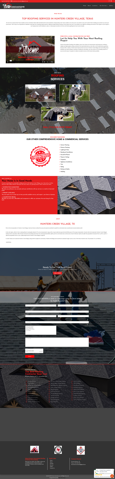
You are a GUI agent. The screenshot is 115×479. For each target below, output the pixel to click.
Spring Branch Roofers (33, 387)
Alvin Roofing (77, 383)
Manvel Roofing (77, 381)
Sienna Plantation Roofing (80, 399)
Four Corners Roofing (79, 391)
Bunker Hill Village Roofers (34, 385)
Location (94, 5)
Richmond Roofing (55, 391)
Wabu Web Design (61, 477)
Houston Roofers (32, 381)
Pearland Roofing (55, 399)
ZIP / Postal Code (61, 319)
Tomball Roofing (55, 395)
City (26, 319)
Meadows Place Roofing (79, 393)
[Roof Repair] (41, 330)
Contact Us (52, 468)
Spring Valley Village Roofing (58, 383)
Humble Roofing (55, 397)
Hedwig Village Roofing (34, 401)
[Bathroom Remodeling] (41, 329)
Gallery (111, 5)
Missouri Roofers (32, 391)
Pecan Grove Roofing (79, 397)
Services (51, 465)
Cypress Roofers (32, 393)
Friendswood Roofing (79, 385)
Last (58, 308)
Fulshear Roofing (78, 395)
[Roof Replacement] (41, 328)
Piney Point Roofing (32, 399)
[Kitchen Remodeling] (41, 326)
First (26, 308)
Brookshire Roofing (78, 387)
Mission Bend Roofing (79, 389)
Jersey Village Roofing (56, 387)
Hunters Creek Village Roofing (58, 381)
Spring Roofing (54, 389)
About (89, 5)
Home (84, 5)
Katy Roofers (31, 383)
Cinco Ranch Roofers (33, 397)
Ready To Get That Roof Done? (57, 267)
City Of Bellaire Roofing (34, 395)
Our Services (103, 5)
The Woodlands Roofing (56, 393)
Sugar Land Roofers (33, 389)
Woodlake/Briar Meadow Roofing (59, 385)
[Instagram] (111, 1)
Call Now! (57, 273)
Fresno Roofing (54, 401)
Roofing (51, 463)
